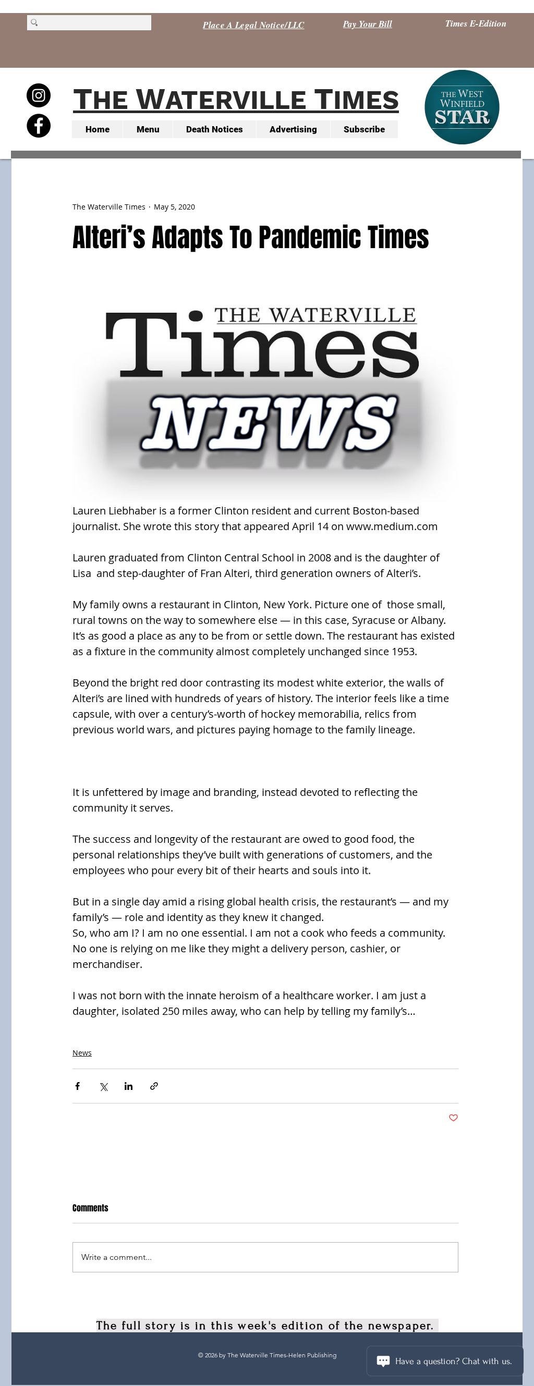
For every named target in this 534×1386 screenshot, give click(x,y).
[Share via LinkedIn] (129, 1086)
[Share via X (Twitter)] (103, 1086)
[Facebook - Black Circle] (39, 126)
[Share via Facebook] (77, 1086)
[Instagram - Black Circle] (39, 95)
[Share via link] (154, 1086)
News (82, 1053)
